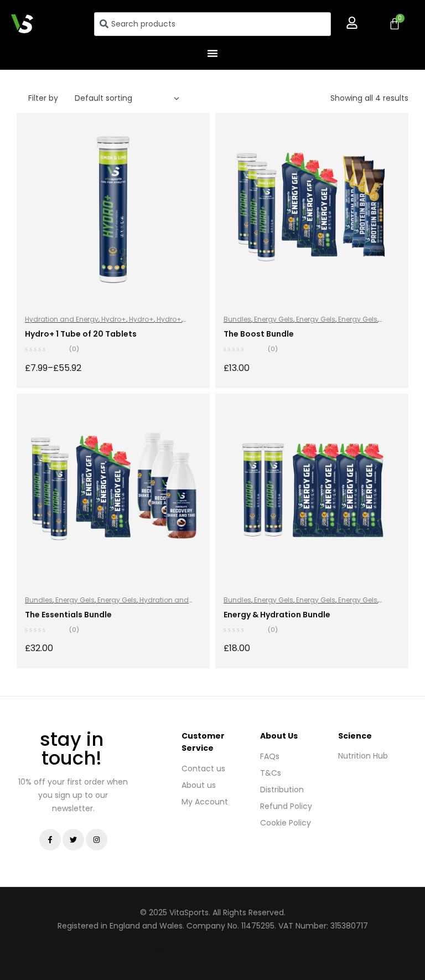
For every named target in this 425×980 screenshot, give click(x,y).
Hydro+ (113, 319)
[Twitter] (73, 839)
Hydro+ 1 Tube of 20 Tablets (81, 333)
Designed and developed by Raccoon (212, 948)
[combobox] (212, 24)
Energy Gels (273, 319)
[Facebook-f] (50, 839)
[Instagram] (96, 839)
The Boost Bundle (259, 333)
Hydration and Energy (62, 319)
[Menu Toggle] (212, 53)
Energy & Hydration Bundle (277, 614)
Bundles (237, 319)
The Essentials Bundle (68, 614)
